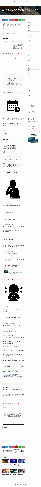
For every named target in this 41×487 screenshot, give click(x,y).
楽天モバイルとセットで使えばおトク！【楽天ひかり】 (11, 346)
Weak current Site (20, 3)
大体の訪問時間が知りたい (10, 79)
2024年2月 (29, 37)
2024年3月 (29, 35)
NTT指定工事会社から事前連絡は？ (11, 78)
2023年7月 (29, 48)
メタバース (29, 90)
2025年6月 (29, 25)
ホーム (15, 484)
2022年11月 (29, 60)
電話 (28, 100)
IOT (28, 82)
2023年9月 (29, 45)
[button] (26, 1)
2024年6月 (29, 30)
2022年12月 (29, 58)
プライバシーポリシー (19, 484)
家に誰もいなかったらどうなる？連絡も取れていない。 (14, 84)
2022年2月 (29, 75)
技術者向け (29, 95)
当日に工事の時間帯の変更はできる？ (12, 80)
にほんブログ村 (5, 407)
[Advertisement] (13, 64)
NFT (28, 87)
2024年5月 (29, 32)
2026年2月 (29, 22)
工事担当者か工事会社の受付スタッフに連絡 (12, 83)
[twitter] (33, 128)
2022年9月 (29, 63)
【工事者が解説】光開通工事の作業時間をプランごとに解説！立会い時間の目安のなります (15, 270)
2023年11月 (29, 42)
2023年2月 (29, 55)
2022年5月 (29, 70)
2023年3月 (29, 53)
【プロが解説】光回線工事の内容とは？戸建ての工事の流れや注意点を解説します (15, 375)
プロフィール (24, 484)
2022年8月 (29, 65)
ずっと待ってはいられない (10, 82)
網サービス (29, 98)
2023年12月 (29, 40)
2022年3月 (29, 73)
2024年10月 (29, 27)
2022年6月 (29, 68)
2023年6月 (29, 50)
